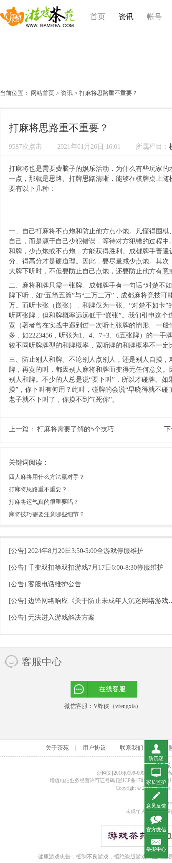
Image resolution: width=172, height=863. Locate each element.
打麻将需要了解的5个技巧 (75, 429)
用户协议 (94, 748)
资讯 (126, 17)
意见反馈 (156, 806)
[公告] (76, 550)
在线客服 (112, 689)
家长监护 (156, 782)
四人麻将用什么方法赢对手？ (47, 477)
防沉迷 (156, 758)
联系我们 (131, 748)
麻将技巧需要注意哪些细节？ (47, 514)
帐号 (154, 17)
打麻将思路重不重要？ (38, 489)
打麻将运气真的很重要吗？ (44, 502)
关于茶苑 (57, 748)
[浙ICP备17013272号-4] (141, 780)
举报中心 (156, 849)
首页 (97, 17)
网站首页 (42, 93)
